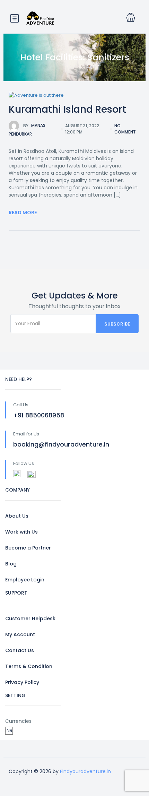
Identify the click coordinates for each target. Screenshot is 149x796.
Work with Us (21, 531)
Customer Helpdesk (30, 618)
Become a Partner (28, 547)
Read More (23, 212)
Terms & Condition (28, 666)
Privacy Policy (22, 682)
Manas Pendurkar (27, 130)
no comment (125, 129)
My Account (20, 634)
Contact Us (19, 650)
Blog (11, 563)
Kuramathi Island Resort (67, 109)
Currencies (18, 721)
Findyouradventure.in (85, 771)
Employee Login (24, 579)
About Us (16, 515)
